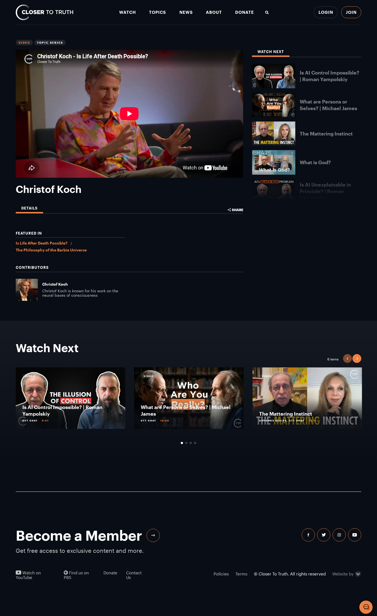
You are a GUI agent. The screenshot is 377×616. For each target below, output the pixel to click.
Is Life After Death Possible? (41, 243)
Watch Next (270, 52)
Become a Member (79, 535)
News (186, 12)
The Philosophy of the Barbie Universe (51, 250)
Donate (244, 12)
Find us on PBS (76, 575)
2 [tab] (186, 443)
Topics (157, 12)
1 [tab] (182, 443)
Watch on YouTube (28, 575)
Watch (127, 12)
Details (29, 208)
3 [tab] (191, 443)
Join (351, 12)
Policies (221, 573)
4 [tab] (195, 443)
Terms (241, 573)
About (214, 12)
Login (325, 12)
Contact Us (134, 575)
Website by (343, 574)
